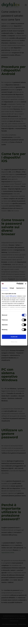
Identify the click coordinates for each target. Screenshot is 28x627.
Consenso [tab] (4, 288)
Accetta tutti (14, 336)
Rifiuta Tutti (14, 342)
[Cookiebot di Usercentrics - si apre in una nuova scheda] (17, 284)
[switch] (24, 320)
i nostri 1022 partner (11, 296)
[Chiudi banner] (25, 283)
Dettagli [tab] (12, 288)
